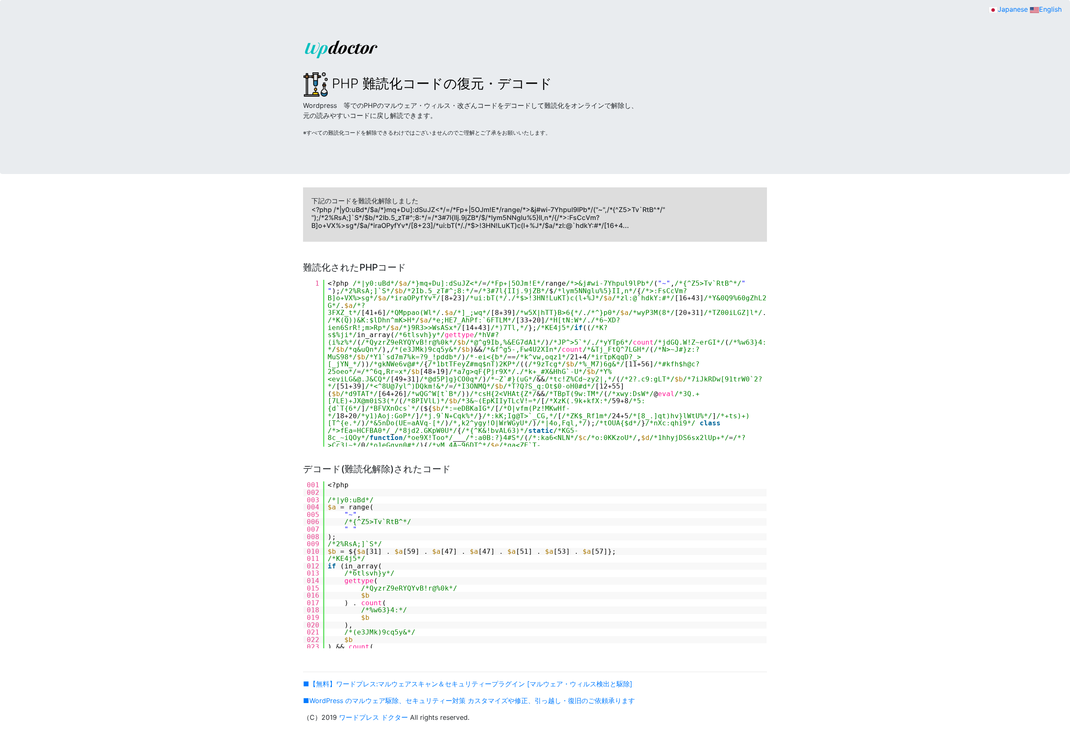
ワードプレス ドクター (373, 717)
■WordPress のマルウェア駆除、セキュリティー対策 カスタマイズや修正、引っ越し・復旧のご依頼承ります (469, 700)
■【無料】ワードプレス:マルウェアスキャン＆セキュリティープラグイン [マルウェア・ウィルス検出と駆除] (467, 684)
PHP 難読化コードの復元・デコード (440, 83)
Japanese (1013, 9)
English (1050, 9)
